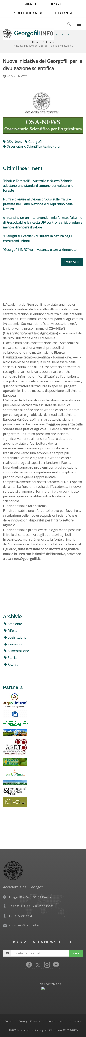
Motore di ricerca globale (29, 13)
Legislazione (16, 637)
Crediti (8, 1021)
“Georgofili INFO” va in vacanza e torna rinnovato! (40, 249)
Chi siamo (55, 4)
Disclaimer (75, 1021)
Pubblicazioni (63, 13)
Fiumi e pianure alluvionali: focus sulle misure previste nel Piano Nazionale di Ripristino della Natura (38, 204)
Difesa (12, 630)
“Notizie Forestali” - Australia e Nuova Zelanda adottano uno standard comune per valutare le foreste (38, 186)
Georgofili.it (32, 4)
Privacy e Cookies (29, 1021)
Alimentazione (18, 651)
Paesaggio (15, 644)
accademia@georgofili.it (24, 925)
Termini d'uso (54, 1021)
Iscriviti (76, 953)
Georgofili (35, 141)
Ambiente (14, 624)
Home (35, 42)
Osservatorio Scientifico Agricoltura (33, 146)
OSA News (14, 141)
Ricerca (12, 664)
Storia (12, 657)
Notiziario (48, 42)
